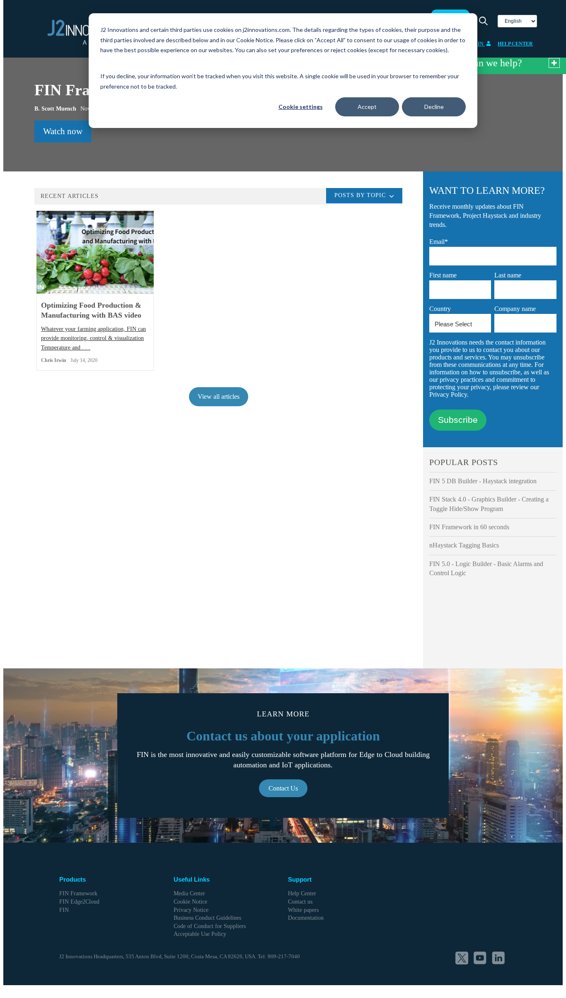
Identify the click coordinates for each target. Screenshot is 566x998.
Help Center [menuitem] (302, 893)
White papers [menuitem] (303, 910)
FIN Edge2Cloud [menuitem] (79, 902)
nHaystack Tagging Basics (464, 545)
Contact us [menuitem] (300, 902)
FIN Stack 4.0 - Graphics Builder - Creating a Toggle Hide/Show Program (489, 504)
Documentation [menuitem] (306, 918)
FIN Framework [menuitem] (78, 893)
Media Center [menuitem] (189, 893)
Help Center (515, 44)
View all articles (218, 396)
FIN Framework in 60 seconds (469, 526)
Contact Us (283, 788)
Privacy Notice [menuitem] (191, 910)
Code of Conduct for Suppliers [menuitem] (210, 926)
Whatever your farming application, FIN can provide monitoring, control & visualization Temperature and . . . (93, 338)
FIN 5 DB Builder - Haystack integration (483, 481)
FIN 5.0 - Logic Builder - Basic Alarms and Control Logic (486, 568)
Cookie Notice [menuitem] (190, 902)
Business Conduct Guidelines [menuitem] (207, 918)
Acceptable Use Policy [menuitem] (200, 934)
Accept (367, 106)
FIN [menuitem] (64, 910)
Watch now (62, 131)
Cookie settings (300, 106)
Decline (434, 106)
